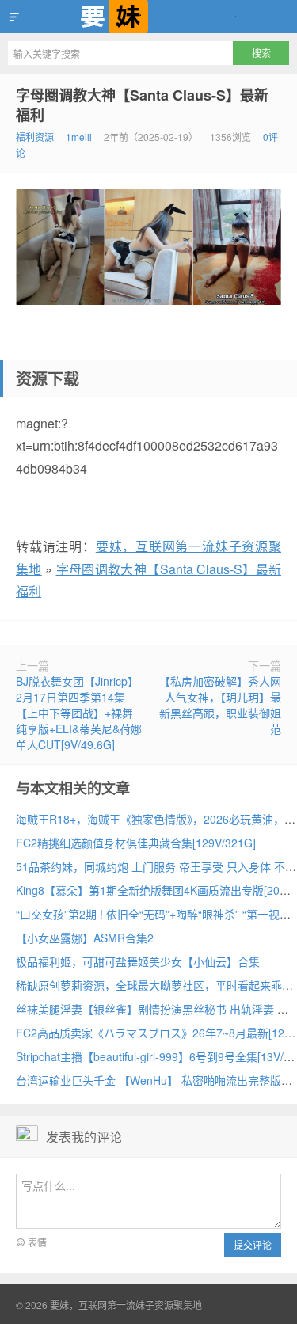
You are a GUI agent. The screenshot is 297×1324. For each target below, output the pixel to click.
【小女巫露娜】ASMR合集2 (85, 937)
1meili (79, 136)
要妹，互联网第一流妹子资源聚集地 (148, 16)
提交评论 (253, 1244)
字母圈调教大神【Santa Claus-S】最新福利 (142, 105)
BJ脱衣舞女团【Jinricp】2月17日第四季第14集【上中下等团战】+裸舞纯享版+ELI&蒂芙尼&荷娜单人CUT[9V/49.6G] (79, 712)
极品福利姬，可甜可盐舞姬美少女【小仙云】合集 (138, 961)
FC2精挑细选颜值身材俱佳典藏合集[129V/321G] (136, 842)
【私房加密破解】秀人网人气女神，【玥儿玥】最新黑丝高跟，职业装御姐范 (220, 704)
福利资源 (35, 136)
